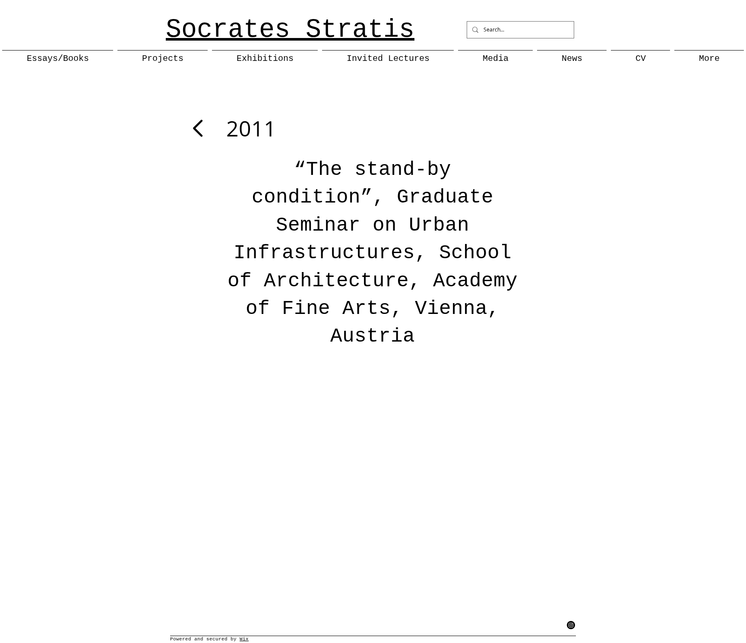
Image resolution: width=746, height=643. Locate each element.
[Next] (198, 128)
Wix (244, 639)
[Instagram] (571, 625)
